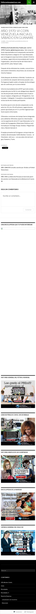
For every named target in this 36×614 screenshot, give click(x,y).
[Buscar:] (18, 570)
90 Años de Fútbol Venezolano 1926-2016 (14, 27)
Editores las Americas (16, 41)
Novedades (4, 589)
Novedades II (5, 592)
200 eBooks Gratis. (6, 582)
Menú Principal (33, 2)
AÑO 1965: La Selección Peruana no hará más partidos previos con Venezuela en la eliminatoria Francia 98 (17, 178)
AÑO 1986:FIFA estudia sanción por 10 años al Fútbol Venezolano (18, 167)
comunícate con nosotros (9, 599)
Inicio (2, 586)
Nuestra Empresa (6, 596)
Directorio (5, 603)
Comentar (28, 210)
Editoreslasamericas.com (11, 2)
